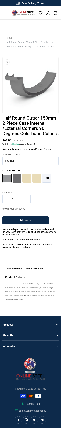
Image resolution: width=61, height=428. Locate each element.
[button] (55, 13)
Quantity (7, 192)
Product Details (13, 268)
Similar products (35, 268)
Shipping (15, 144)
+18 (46, 178)
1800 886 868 (32, 403)
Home (9, 38)
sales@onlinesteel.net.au (32, 410)
